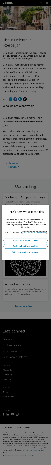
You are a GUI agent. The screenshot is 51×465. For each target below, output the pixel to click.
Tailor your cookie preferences (25, 252)
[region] (25, 232)
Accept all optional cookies (25, 240)
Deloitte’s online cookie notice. (34, 233)
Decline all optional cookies (25, 246)
